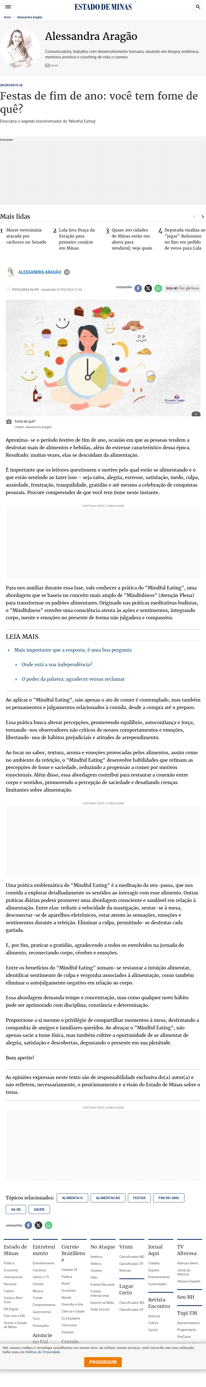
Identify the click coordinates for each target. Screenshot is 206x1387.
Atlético (95, 1263)
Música (38, 1291)
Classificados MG (131, 1256)
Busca (198, 7)
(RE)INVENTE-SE (11, 85)
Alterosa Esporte (188, 1281)
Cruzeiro (96, 1270)
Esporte (153, 1270)
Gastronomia (42, 1311)
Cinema (38, 1284)
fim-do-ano (169, 1198)
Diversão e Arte (72, 1304)
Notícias (125, 1270)
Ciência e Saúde (73, 1311)
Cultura (9, 1291)
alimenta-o (72, 1198)
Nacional (10, 1284)
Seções (8, 7)
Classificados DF (131, 1263)
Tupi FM (187, 1313)
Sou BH (185, 1297)
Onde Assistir (100, 1309)
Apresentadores (188, 1323)
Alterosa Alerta (187, 1263)
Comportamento (44, 1304)
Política (9, 1263)
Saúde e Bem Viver (13, 1299)
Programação (186, 1329)
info (67, 272)
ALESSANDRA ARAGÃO (39, 272)
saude (39, 1209)
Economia (11, 1270)
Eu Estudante (71, 1318)
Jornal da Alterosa (183, 1272)
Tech (36, 1318)
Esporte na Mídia (102, 1302)
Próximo (203, 217)
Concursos (69, 1325)
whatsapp (158, 288)
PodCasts (184, 1336)
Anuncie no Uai (42, 1338)
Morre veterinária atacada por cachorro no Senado (26, 236)
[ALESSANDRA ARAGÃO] (11, 272)
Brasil (66, 1283)
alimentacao (108, 1198)
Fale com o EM (14, 1316)
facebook (138, 288)
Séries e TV (41, 1277)
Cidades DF (70, 1269)
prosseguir (103, 1362)
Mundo (66, 1297)
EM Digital (11, 1309)
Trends (38, 1297)
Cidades (154, 1263)
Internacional (13, 1277)
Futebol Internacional (99, 1293)
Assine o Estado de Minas (15, 1325)
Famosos (39, 1270)
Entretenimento (43, 1263)
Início (7, 17)
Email (54, 65)
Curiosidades (157, 1284)
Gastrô (153, 1330)
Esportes (68, 1332)
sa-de (16, 1209)
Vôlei (93, 1277)
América (96, 1256)
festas (139, 1198)
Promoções (41, 1325)
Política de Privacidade (43, 1352)
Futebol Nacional (102, 1284)
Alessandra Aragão (29, 17)
